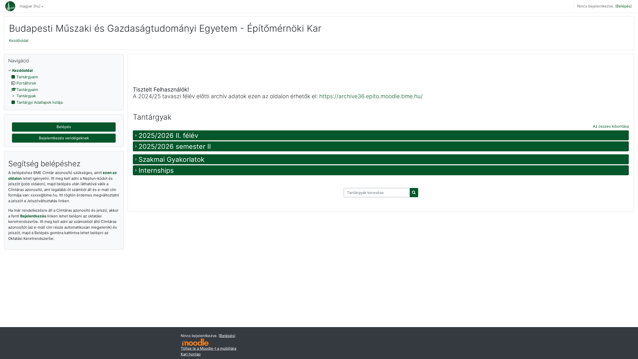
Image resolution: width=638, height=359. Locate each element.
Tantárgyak (26, 95)
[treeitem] (63, 86)
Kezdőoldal (18, 40)
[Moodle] (195, 342)
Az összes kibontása (611, 126)
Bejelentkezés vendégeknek (64, 138)
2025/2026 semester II (175, 146)
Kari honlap (191, 354)
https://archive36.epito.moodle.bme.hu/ (371, 96)
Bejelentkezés (33, 216)
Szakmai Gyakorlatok (172, 159)
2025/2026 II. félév (168, 135)
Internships (156, 170)
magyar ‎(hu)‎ (29, 6)
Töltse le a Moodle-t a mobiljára (208, 348)
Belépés (623, 6)
